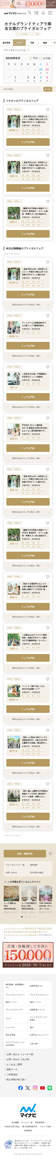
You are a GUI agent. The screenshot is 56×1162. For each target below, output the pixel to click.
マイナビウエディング (13, 928)
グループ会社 (45, 1126)
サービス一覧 (27, 1122)
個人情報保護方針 (29, 1126)
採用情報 (28, 1130)
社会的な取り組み (12, 1126)
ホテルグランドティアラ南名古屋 (22, 935)
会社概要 (15, 1122)
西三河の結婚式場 (15, 931)
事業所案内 (39, 1122)
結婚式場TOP (30, 928)
